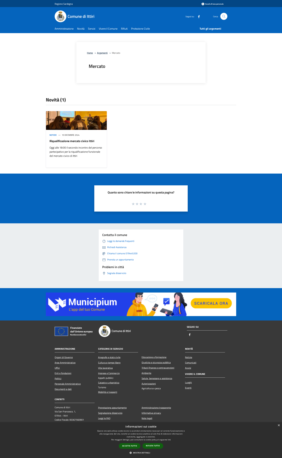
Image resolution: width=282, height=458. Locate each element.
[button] (141, 452)
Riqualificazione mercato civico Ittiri (71, 141)
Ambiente (146, 373)
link (169, 439)
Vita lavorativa (105, 368)
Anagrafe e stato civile (109, 357)
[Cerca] (223, 16)
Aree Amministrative (65, 362)
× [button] (279, 425)
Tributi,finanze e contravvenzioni (158, 368)
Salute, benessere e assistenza (157, 378)
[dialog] (141, 440)
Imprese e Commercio (109, 373)
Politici (58, 378)
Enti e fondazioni (63, 373)
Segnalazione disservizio (110, 413)
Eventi (188, 388)
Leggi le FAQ (104, 418)
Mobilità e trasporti (107, 392)
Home (90, 53)
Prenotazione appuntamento (112, 407)
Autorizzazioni (149, 383)
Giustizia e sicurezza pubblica (156, 362)
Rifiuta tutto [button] (153, 445)
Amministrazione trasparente (156, 407)
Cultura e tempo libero (109, 362)
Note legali (147, 418)
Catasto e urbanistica (108, 382)
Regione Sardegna (64, 4)
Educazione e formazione (154, 357)
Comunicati (190, 362)
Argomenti (102, 53)
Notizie (53, 134)
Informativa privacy (151, 413)
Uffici (57, 368)
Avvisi (188, 368)
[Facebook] (198, 16)
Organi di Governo (64, 357)
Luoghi (188, 382)
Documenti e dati (63, 389)
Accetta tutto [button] (129, 446)
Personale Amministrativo (68, 384)
